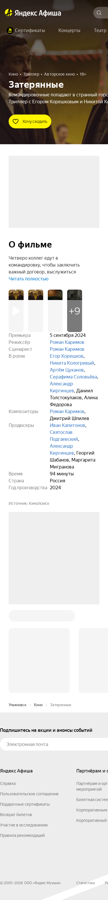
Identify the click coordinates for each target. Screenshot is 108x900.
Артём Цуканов (67, 370)
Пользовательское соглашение (29, 706)
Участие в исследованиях (24, 737)
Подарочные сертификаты (25, 717)
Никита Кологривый (72, 363)
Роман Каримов (67, 342)
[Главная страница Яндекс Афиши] (8, 12)
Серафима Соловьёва (73, 377)
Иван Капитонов (67, 425)
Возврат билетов (16, 727)
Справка (8, 696)
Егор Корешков (67, 356)
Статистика (85, 796)
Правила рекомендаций (22, 748)
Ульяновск (17, 617)
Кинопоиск (39, 503)
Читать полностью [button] (28, 279)
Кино (38, 617)
